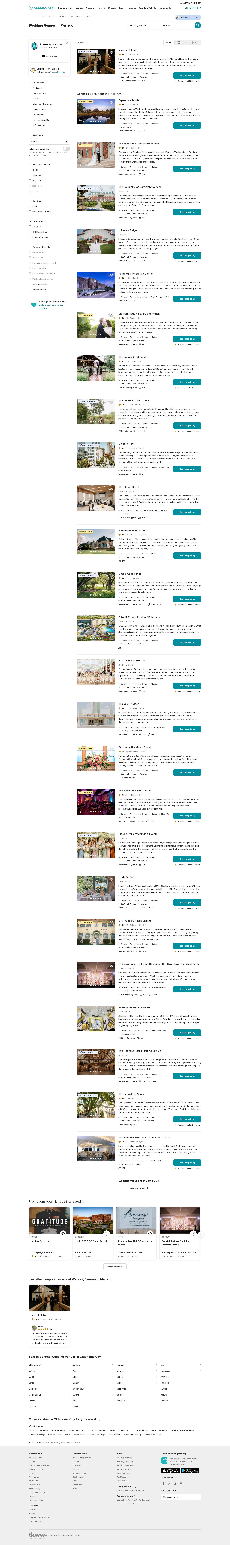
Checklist (77, 1461)
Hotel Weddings (58, 1430)
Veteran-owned (39, 284)
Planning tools (65, 8)
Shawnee (165, 1383)
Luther (76, 1383)
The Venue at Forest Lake (133, 400)
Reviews (32, 1513)
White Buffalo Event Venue (134, 1007)
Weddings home (35, 1458)
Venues (79, 8)
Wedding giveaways (125, 1465)
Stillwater (77, 1377)
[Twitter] (169, 1483)
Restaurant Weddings (119, 1430)
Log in (188, 8)
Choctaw (33, 1406)
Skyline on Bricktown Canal (134, 747)
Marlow (120, 1377)
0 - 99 (35, 170)
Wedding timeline (124, 1469)
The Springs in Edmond (132, 357)
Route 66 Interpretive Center (135, 273)
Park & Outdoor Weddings (76, 1435)
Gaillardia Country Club (132, 530)
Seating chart (78, 1477)
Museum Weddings (37, 1435)
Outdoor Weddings (153, 1435)
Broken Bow (78, 1389)
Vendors (90, 8)
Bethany (32, 1401)
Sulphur (120, 1383)
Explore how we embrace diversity (51, 306)
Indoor (35, 206)
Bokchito (121, 1395)
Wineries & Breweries (42, 104)
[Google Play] (190, 1473)
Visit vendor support (125, 1504)
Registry (132, 8)
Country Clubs (39, 109)
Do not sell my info (37, 1492)
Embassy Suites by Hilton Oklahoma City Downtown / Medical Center (159, 964)
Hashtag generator (125, 1461)
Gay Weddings (35, 1521)
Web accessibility (36, 1500)
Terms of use (34, 1485)
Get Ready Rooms (40, 232)
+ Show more (39, 125)
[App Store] (170, 1473)
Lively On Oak (126, 877)
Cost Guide (77, 1485)
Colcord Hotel (126, 443)
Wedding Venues (48, 16)
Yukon (31, 1377)
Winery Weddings (75, 1430)
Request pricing (187, 75)
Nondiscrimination (36, 1469)
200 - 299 (37, 180)
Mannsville (121, 1389)
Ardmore (165, 1377)
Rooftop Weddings (139, 1430)
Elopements (165, 8)
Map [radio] (197, 42)
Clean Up (36, 226)
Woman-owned (39, 289)
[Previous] (29, 1234)
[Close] (67, 43)
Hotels (36, 98)
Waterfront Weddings (133, 1435)
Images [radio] (184, 42)
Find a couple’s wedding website (131, 1490)
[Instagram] (181, 1483)
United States (173, 1497)
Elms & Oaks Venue (129, 573)
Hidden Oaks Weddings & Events (137, 834)
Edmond (76, 1365)
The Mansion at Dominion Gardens (138, 143)
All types (37, 88)
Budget (76, 1469)
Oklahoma (63, 16)
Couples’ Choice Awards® (40, 1517)
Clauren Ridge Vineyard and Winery (139, 313)
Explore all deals (114, 1266)
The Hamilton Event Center (134, 790)
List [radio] (170, 42)
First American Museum (132, 660)
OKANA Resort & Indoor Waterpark (139, 617)
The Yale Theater (128, 704)
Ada (74, 1371)
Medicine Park (35, 1395)
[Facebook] (163, 1483)
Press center (34, 1477)
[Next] (201, 1234)
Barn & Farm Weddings (38, 1430)
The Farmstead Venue (131, 1094)
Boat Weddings (54, 1435)
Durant (76, 1395)
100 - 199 (36, 175)
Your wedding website (82, 1458)
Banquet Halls (115, 1435)
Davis (31, 1383)
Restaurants (38, 114)
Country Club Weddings (96, 1430)
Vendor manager (80, 1473)
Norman (120, 1365)
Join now (196, 8)
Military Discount (41, 1241)
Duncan (164, 1389)
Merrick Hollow (127, 50)
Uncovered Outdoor (41, 211)
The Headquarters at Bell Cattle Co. (139, 1050)
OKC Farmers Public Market (134, 920)
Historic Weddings (97, 1435)
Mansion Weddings (159, 1430)
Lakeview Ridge (127, 230)
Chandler (33, 1389)
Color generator (123, 1473)
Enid (162, 1365)
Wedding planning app (126, 1458)
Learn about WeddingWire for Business (133, 1500)
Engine (76, 1481)
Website (147, 8)
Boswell (164, 1395)
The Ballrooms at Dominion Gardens (139, 187)
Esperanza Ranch (128, 100)
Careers (32, 1473)
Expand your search (139, 1188)
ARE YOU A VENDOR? (191, 3)
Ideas (122, 8)
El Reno (120, 1371)
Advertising (33, 1481)
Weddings (33, 16)
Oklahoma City (77, 16)
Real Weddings (123, 1477)
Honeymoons (122, 1481)
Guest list (77, 1465)
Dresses (112, 8)
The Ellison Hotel (128, 487)
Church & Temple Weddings (182, 1430)
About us (32, 1461)
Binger (75, 1401)
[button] (66, 141)
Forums (101, 8)
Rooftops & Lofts (41, 120)
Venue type (38, 82)
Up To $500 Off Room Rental (91, 1241)
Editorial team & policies (39, 1465)
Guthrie (32, 1371)
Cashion (164, 1401)
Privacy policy (34, 1488)
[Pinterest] (175, 1483)
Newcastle (165, 1371)
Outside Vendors (40, 237)
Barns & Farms (39, 93)
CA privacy (33, 1496)
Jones (75, 1406)
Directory (32, 1510)
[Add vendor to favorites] (111, 52)
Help (75, 1488)
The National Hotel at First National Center (144, 1137)
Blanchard (121, 1401)
